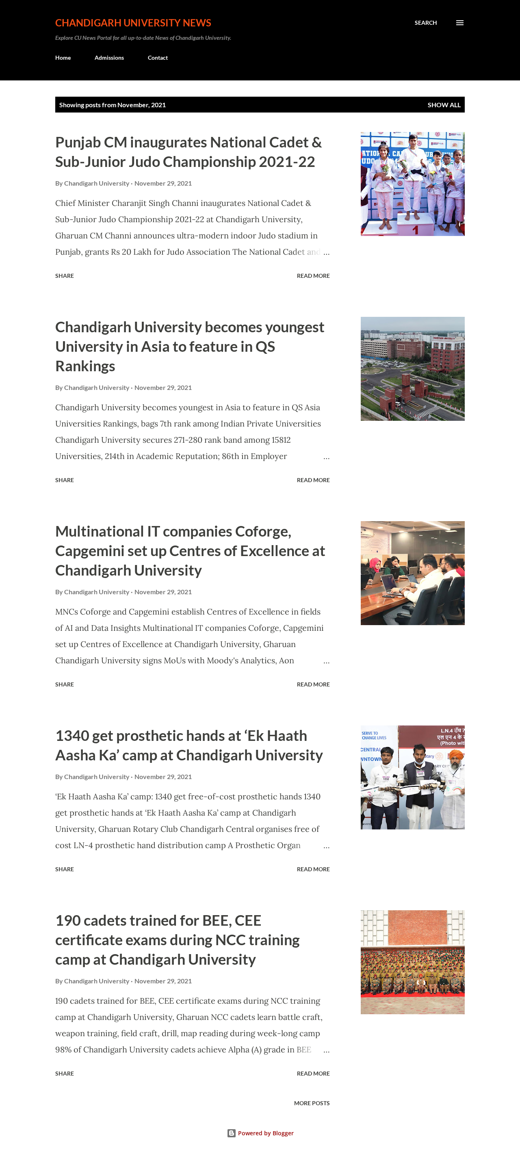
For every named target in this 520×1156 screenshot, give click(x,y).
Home (63, 57)
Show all (444, 104)
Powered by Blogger (265, 1133)
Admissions (109, 57)
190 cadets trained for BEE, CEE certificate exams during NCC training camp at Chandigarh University (177, 939)
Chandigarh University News (133, 22)
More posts (312, 1103)
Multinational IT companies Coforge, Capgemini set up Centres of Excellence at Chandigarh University (190, 550)
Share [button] (64, 275)
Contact (158, 57)
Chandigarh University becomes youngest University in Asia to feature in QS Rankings (190, 346)
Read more (313, 275)
